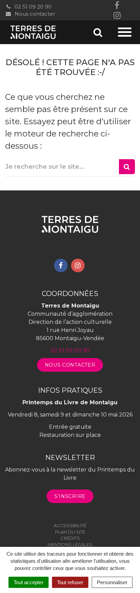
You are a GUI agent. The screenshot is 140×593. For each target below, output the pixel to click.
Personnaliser (112, 582)
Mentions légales (70, 544)
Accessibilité (70, 525)
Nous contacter (34, 14)
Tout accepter (28, 582)
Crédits (70, 538)
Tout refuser (70, 582)
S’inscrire (70, 496)
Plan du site (70, 532)
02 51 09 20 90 (32, 6)
